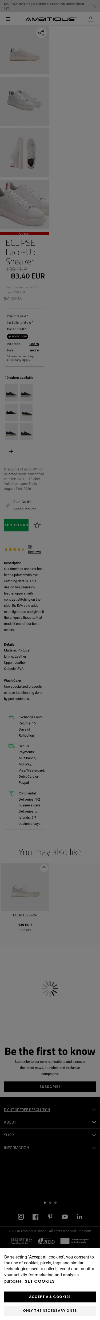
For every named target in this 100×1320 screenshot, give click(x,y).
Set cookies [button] (40, 1281)
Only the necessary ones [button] (50, 1310)
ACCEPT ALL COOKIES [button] (50, 1296)
